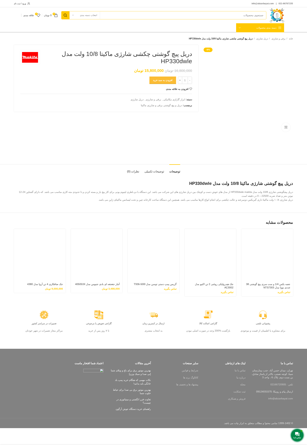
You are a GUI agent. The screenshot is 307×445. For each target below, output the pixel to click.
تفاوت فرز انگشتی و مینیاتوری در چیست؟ (133, 401)
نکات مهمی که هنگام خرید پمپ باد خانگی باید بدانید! (133, 382)
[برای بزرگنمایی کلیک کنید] (285, 127)
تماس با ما (240, 370)
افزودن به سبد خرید (163, 80)
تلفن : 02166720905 (281, 384)
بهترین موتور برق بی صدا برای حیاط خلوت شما (132, 391)
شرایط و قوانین (190, 370)
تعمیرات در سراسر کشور (44, 323)
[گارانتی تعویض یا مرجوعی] (98, 314)
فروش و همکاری (237, 398)
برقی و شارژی (278, 38)
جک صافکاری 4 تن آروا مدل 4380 (45, 284)
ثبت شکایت (239, 391)
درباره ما (241, 377)
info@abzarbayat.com (280, 398)
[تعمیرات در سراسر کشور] (44, 314)
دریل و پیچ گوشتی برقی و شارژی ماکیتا (161, 105)
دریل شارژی (261, 38)
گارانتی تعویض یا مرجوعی (99, 323)
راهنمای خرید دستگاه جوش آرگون (133, 409)
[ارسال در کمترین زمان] (153, 314)
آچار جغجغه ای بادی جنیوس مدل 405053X (97, 284)
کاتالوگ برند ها (190, 377)
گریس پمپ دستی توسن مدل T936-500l (155, 284)
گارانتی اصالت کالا (208, 323)
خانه (290, 38)
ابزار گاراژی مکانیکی (174, 99)
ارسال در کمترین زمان (153, 323)
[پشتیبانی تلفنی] (262, 314)
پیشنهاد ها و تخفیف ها (187, 384)
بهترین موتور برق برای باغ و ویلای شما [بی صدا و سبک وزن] (131, 372)
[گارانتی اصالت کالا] (208, 314)
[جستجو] (65, 15)
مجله (243, 384)
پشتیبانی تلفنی (263, 323)
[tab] (174, 169)
